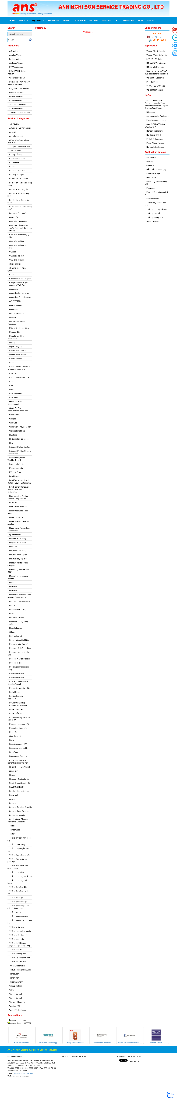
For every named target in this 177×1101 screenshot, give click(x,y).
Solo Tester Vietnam (17, 104)
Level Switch (14, 476)
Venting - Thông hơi (17, 1002)
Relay (11, 740)
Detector (12, 317)
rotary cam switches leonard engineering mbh (18, 761)
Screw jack (13, 795)
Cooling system (15, 305)
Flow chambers (15, 393)
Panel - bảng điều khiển (19, 640)
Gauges (12, 418)
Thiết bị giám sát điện (18, 901)
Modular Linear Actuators (19, 601)
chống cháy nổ (15, 263)
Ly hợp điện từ (15, 534)
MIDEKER (13, 586)
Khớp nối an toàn (16, 468)
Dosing (12, 342)
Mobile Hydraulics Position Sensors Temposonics (19, 596)
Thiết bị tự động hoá (154, 217)
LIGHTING (13, 502)
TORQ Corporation (17, 965)
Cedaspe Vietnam (16, 63)
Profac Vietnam (15, 100)
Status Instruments (17, 815)
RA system (150, 112)
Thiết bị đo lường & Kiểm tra (20, 876)
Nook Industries (15, 628)
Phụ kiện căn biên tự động (20, 648)
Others (12, 632)
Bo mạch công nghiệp (18, 213)
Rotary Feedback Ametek (19, 766)
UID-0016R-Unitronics (155, 67)
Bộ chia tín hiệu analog (18, 178)
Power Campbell (16, 709)
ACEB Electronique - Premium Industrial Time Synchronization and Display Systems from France (156, 104)
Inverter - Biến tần (16, 464)
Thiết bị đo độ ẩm (16, 872)
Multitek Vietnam (16, 96)
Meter (11, 582)
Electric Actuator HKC (18, 350)
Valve (11, 990)
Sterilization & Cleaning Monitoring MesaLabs (18, 820)
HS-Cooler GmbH (153, 135)
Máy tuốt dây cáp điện (18, 558)
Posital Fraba (14, 692)
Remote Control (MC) (18, 744)
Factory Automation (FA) (19, 377)
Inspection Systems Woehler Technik (16, 458)
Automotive (151, 157)
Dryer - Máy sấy (15, 346)
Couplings (13, 309)
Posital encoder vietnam (156, 120)
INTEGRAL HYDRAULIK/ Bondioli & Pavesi (19, 83)
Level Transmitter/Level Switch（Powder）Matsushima (18, 489)
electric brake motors (18, 354)
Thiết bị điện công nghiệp (19, 855)
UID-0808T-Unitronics (155, 77)
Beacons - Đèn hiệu (17, 170)
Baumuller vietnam (17, 158)
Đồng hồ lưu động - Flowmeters (16, 337)
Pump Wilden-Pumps (155, 143)
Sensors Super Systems (19, 811)
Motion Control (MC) (17, 609)
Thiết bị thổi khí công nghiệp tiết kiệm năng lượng (19, 944)
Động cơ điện (14, 332)
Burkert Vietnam (16, 59)
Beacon (12, 166)
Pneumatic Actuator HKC (19, 688)
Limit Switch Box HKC (18, 506)
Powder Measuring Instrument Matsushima (17, 704)
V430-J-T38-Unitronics (155, 85)
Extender (13, 373)
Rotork (12, 775)
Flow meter (14, 397)
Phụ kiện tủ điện (16, 662)
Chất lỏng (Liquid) (16, 259)
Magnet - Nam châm (17, 542)
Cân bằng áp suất (16, 255)
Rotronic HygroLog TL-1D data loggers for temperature (156, 72)
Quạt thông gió (15, 736)
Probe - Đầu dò (15, 713)
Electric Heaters (15, 358)
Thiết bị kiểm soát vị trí (18, 916)
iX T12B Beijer (152, 81)
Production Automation (18, 728)
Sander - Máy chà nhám (19, 791)
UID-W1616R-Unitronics (156, 63)
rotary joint (13, 771)
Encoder (12, 362)
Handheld (13, 434)
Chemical (150, 165)
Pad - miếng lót (15, 636)
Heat (11, 443)
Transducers (14, 973)
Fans (11, 381)
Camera (12, 251)
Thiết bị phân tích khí (18, 935)
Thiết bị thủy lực (15, 949)
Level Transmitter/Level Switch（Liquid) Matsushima (19, 481)
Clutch (12, 274)
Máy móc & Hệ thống (18, 550)
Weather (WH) (15, 1006)
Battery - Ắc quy (15, 154)
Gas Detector (14, 414)
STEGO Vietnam (16, 108)
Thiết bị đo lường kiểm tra (156, 209)
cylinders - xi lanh (16, 313)
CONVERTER (15, 301)
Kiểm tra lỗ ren (15, 472)
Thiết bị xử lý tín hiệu (17, 961)
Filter (11, 385)
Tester (12, 833)
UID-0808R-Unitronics (155, 89)
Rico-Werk (13, 752)
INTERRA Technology (155, 139)
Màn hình (13, 546)
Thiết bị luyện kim (16, 927)
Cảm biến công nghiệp (18, 221)
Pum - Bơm (14, 732)
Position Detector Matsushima (15, 697)
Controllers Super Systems (20, 297)
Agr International (16, 136)
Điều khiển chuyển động (19, 328)
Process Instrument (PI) (19, 724)
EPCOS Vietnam (16, 67)
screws (12, 799)
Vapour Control (15, 994)
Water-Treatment (153, 221)
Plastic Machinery (16, 673)
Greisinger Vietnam (17, 77)
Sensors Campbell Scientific (20, 807)
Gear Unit (13, 422)
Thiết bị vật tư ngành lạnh (19, 957)
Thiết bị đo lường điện (18, 887)
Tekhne (12, 825)
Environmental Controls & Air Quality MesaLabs (19, 368)
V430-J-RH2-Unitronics (155, 51)
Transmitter (14, 977)
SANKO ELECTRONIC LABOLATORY (155, 125)
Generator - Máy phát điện (20, 426)
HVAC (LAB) (151, 177)
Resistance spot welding (19, 748)
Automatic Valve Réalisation (157, 116)
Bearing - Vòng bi (16, 174)
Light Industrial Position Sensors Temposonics (18, 497)
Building (149, 161)
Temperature (14, 829)
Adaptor (12, 132)
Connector (13, 289)
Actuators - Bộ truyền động (20, 127)
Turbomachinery (16, 981)
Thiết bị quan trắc (16, 939)
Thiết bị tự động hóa (17, 953)
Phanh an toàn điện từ (18, 644)
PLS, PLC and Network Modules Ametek (18, 682)
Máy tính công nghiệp (18, 554)
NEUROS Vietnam (16, 617)
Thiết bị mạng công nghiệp (20, 931)
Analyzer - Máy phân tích (19, 146)
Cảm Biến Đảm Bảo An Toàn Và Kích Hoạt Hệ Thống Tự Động (20, 228)
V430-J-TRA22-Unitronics (156, 55)
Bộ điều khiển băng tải (18, 189)
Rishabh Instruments (154, 130)
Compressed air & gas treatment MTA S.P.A (18, 283)
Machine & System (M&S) (19, 538)
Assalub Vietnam (16, 55)
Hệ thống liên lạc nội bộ (19, 438)
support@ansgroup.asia (158, 37)
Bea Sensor (14, 162)
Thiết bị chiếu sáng (17, 844)
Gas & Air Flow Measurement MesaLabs (18, 409)
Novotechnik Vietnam (155, 147)
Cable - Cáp (14, 217)
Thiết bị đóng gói (16, 897)
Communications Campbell (20, 278)
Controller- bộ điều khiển (19, 293)
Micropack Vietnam (17, 92)
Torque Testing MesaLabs (20, 969)
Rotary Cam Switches (18, 756)
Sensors (12, 803)
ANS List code (15, 150)
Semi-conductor (152, 198)
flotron (12, 389)
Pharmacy (150, 188)
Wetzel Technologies (17, 1010)
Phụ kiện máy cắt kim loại (19, 658)
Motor (11, 613)
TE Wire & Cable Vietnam (19, 112)
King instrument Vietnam (19, 88)
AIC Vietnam (14, 51)
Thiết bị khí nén (15, 912)
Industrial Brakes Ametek (19, 447)
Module (12, 605)
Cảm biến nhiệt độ (16, 241)
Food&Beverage (153, 173)
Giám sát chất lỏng (17, 430)
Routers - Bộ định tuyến (19, 779)
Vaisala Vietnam (15, 985)
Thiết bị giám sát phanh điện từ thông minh (18, 906)
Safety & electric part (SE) (19, 783)
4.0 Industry (14, 123)
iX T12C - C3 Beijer (154, 59)
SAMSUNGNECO (16, 787)
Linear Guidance (16, 517)
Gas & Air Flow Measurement (15, 402)
